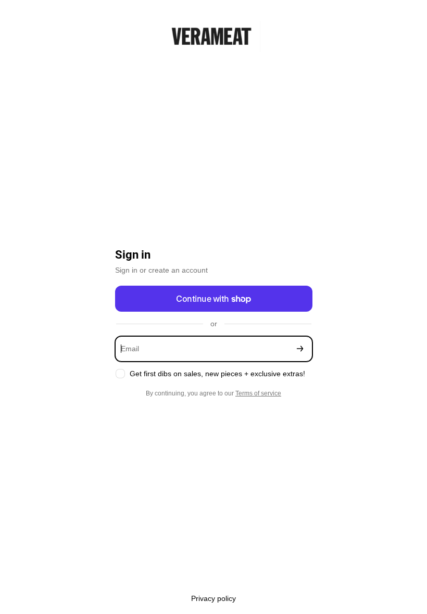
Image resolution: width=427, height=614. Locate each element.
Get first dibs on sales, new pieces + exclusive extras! (217, 373)
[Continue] (300, 349)
